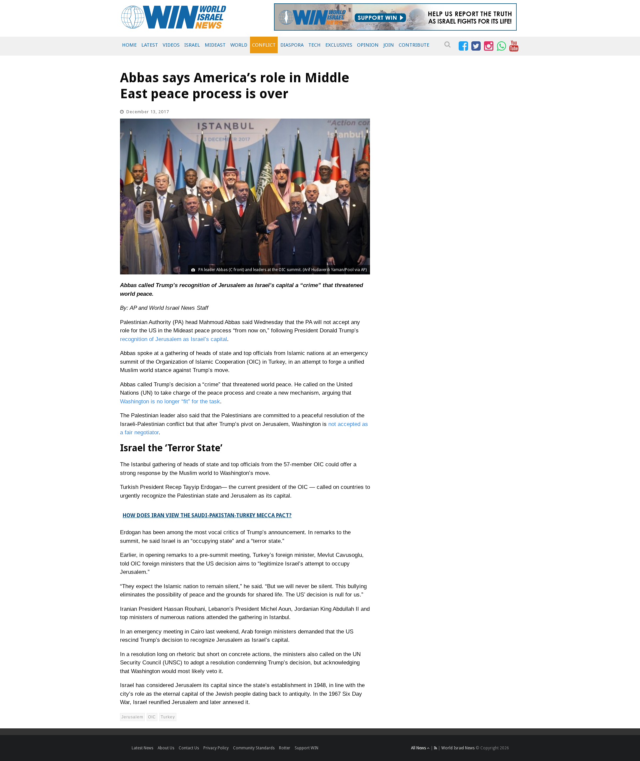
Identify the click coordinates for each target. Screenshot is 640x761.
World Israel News (458, 748)
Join (388, 45)
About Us (166, 748)
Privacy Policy (216, 748)
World (238, 45)
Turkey (168, 717)
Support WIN (306, 748)
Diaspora (292, 45)
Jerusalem (132, 717)
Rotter (284, 748)
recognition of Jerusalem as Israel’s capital (173, 339)
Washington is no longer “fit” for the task (170, 401)
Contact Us (189, 748)
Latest (149, 45)
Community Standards (254, 748)
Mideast (215, 45)
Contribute (414, 45)
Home (129, 45)
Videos (171, 45)
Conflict (264, 45)
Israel (192, 45)
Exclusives (338, 45)
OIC (152, 717)
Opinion (368, 45)
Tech (314, 45)
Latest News (142, 748)
